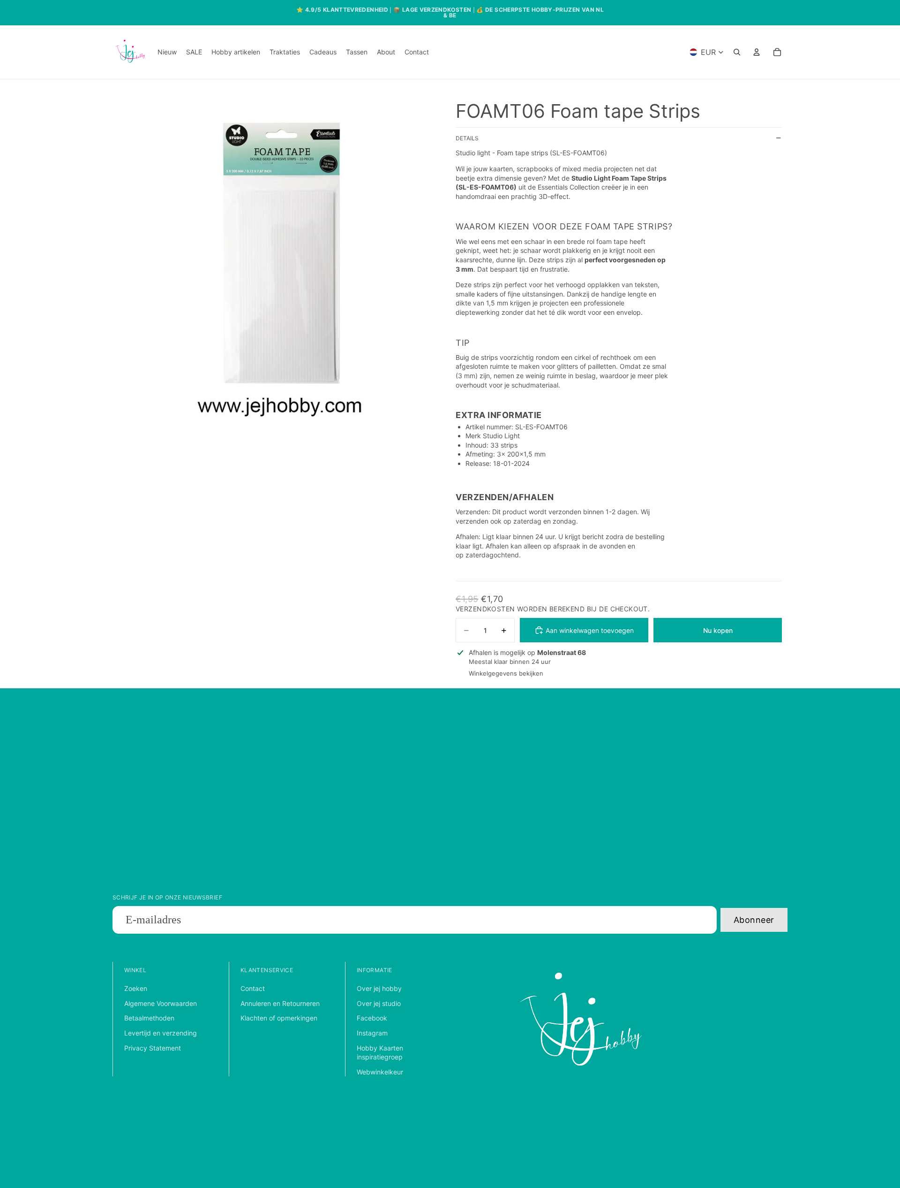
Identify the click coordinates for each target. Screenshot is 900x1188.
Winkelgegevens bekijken (506, 673)
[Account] (756, 52)
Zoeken (135, 988)
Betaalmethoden (149, 1018)
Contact (252, 988)
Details (467, 138)
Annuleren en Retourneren (280, 1003)
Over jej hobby (379, 988)
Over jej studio (379, 1003)
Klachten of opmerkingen (278, 1018)
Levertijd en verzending (160, 1033)
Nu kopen (718, 630)
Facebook (372, 1018)
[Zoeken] (737, 52)
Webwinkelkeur (380, 1072)
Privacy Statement (152, 1048)
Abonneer (754, 920)
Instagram (372, 1033)
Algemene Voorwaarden (160, 1003)
